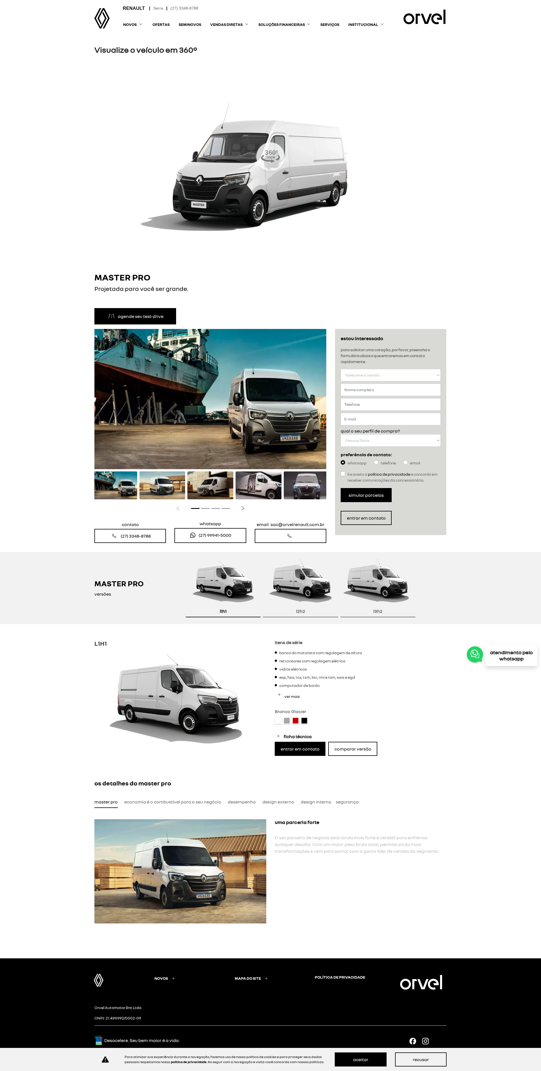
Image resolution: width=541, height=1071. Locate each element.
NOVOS (161, 978)
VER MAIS (292, 696)
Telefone (388, 462)
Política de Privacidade (389, 474)
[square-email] (440, 1041)
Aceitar (360, 1059)
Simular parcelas (366, 495)
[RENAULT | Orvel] (102, 18)
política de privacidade (340, 977)
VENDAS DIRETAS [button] (226, 24)
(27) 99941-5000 (215, 535)
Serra (158, 8)
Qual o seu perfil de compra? (370, 431)
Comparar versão (352, 749)
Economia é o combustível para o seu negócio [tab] (172, 802)
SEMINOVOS (190, 24)
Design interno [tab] (316, 802)
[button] (109, 399)
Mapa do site (248, 978)
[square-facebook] (415, 1041)
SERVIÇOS (329, 24)
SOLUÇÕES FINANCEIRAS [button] (281, 24)
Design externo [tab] (278, 802)
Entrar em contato (366, 518)
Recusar (421, 1059)
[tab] (223, 588)
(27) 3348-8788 (184, 8)
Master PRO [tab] (106, 802)
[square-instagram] (427, 1041)
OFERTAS (161, 24)
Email (415, 462)
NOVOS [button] (130, 24)
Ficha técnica (298, 736)
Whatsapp (357, 462)
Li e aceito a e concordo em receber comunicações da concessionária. (392, 477)
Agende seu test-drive (140, 316)
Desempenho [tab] (242, 802)
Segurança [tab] (347, 802)
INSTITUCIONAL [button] (363, 24)
